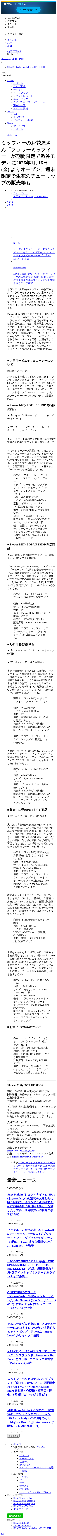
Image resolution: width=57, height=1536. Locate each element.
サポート (24, 1483)
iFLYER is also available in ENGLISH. (26, 67)
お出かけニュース (42, 1165)
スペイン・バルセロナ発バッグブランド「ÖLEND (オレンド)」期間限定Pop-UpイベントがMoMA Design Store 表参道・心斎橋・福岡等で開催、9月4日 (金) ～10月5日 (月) (31, 1386)
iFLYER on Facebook (24, 1500)
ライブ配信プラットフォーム (29, 102)
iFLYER (17, 1444)
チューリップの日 (25, 1172)
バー (9, 42)
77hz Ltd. (40, 1446)
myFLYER (12, 51)
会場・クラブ (20, 99)
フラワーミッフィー (29, 1162)
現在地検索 (19, 105)
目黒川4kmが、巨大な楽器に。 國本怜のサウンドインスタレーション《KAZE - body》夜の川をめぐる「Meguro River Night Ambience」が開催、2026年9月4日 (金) (30, 1418)
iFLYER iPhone (21, 1523)
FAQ (21, 1480)
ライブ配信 (19, 86)
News (10, 123)
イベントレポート (23, 96)
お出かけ (28, 1165)
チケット (18, 89)
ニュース (12, 135)
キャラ (34, 1169)
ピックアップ (20, 93)
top (2, 1533)
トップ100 (18, 117)
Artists (10, 111)
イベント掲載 (20, 108)
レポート (18, 129)
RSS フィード (20, 1509)
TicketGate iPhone (22, 1525)
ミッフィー (46, 1162)
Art (46, 196)
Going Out (33, 196)
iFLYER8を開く (28, 9)
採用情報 (24, 1489)
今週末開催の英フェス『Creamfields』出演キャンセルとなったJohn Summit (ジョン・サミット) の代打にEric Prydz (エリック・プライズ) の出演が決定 (31, 1300)
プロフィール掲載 (23, 120)
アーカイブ (19, 126)
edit (19, 51)
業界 (15, 196)
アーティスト (26, 1458)
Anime (41, 196)
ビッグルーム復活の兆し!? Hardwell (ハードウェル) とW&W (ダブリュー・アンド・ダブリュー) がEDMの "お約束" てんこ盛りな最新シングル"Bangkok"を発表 (30, 1237)
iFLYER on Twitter (22, 1498)
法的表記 (24, 1486)
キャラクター (23, 1169)
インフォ (24, 1477)
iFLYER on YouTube (23, 1506)
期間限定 (42, 1169)
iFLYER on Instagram (24, 1503)
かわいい (40, 1172)
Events (10, 80)
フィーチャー (20, 193)
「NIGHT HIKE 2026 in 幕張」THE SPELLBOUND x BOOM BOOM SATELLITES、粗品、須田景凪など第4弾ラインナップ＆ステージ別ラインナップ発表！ (31, 1269)
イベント (12, 39)
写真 (9, 46)
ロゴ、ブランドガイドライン (35, 1492)
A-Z (15, 114)
